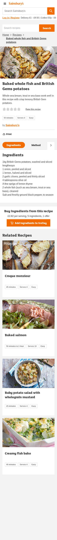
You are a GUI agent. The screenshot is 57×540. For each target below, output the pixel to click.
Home (5, 35)
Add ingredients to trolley (31, 223)
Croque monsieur (17, 276)
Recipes (17, 35)
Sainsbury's (12, 125)
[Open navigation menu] (4, 3)
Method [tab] (36, 145)
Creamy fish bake (18, 453)
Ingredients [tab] (14, 145)
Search (47, 28)
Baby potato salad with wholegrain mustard (22, 394)
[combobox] (25, 11)
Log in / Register (11, 17)
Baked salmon (15, 335)
